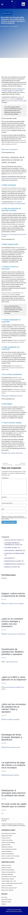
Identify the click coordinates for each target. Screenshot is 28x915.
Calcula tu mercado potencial (8, 872)
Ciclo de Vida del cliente (12, 540)
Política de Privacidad (6, 899)
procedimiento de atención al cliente (12, 178)
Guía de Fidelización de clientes (9, 849)
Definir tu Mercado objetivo (7, 869)
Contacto (3, 904)
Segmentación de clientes (13, 564)
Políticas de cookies (6, 901)
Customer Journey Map (7, 840)
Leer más (3, 599)
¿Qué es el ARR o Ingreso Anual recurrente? (12, 883)
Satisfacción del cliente (12, 561)
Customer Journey (5, 838)
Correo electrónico (7, 503)
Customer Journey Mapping (8, 842)
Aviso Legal (4, 897)
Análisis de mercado (6, 867)
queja (15, 226)
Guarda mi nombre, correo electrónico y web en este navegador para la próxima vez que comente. (13, 517)
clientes (22, 84)
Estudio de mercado (6, 865)
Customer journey (10, 547)
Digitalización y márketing (13, 550)
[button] (2, 4)
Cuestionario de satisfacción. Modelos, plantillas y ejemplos (12, 651)
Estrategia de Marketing (7, 874)
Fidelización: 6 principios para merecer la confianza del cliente (13, 793)
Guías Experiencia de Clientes (8, 833)
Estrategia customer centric (14, 553)
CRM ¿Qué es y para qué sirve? (9, 887)
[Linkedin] (23, 4)
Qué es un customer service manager (10, 855)
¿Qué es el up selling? (6, 885)
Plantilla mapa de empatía (7, 878)
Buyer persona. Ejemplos (7, 890)
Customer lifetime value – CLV (8, 881)
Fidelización (8, 558)
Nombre (4, 497)
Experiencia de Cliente (6, 835)
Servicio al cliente (10, 567)
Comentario (5, 478)
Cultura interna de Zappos (7, 858)
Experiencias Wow (5, 844)
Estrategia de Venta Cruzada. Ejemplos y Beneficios (11, 737)
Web (2, 509)
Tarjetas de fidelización (6, 851)
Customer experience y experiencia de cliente (12, 543)
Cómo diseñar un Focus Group (8, 876)
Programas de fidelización (7, 853)
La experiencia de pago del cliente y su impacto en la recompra (13, 765)
